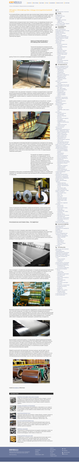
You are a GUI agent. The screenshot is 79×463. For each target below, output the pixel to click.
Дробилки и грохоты (61, 76)
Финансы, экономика (60, 24)
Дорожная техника (61, 51)
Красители (59, 194)
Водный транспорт (60, 31)
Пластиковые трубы (61, 187)
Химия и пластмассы (60, 191)
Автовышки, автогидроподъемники (62, 46)
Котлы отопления (61, 258)
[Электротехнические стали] (13, 415)
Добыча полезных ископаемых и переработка (63, 74)
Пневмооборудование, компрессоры (60, 172)
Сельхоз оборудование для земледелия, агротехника (61, 234)
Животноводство (59, 227)
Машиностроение (59, 104)
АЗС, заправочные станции (63, 130)
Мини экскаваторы (61, 56)
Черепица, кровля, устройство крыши (61, 292)
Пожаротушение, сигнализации (62, 262)
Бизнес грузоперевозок (61, 29)
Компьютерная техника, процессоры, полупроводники (62, 209)
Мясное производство (62, 156)
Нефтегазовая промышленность (63, 129)
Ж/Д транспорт (59, 34)
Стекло (58, 201)
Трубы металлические (62, 189)
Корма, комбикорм (61, 237)
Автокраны (59, 48)
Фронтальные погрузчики (62, 60)
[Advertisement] (19, 46)
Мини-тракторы (59, 230)
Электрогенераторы (60, 221)
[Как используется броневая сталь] (13, 423)
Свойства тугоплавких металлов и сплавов (28, 397)
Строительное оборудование (62, 263)
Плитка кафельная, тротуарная (61, 280)
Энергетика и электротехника (62, 222)
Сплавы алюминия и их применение (26, 405)
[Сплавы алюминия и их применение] (13, 408)
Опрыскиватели (60, 240)
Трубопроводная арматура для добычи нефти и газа (63, 142)
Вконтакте (66, 454)
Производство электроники (63, 215)
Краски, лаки (60, 195)
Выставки (42, 2)
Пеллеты (59, 96)
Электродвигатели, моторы (63, 84)
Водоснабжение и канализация (62, 252)
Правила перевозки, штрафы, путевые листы (62, 38)
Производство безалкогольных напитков (63, 160)
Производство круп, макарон (63, 161)
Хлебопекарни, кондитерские (63, 170)
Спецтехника (58, 43)
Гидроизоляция (60, 272)
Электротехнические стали (23, 413)
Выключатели (60, 205)
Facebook (65, 450)
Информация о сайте (39, 454)
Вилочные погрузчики (62, 50)
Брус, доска (59, 87)
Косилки (59, 238)
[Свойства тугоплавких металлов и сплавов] (13, 400)
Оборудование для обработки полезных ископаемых (61, 78)
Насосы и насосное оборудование (60, 127)
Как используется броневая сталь (25, 420)
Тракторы (58, 245)
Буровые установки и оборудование (61, 69)
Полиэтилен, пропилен (62, 197)
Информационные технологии (62, 11)
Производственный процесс (62, 174)
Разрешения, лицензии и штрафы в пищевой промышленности (62, 167)
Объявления (52, 2)
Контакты (37, 453)
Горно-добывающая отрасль (62, 67)
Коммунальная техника (62, 53)
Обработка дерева (61, 94)
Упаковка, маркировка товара (62, 190)
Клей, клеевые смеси (61, 192)
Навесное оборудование (61, 35)
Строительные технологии (61, 293)
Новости (29, 2)
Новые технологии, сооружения (62, 255)
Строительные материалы (61, 268)
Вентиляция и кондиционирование (60, 251)
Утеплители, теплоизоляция (63, 285)
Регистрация (37, 449)
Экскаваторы (60, 61)
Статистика (67, 2)
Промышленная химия (62, 199)
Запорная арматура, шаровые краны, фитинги (62, 183)
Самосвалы (59, 59)
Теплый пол (59, 261)
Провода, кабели (61, 214)
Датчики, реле (60, 206)
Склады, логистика (60, 179)
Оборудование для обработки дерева (61, 93)
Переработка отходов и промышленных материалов (62, 146)
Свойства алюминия (22, 429)
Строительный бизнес (60, 294)
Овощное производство (62, 158)
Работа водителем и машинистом (60, 41)
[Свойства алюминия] (13, 430)
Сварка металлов (61, 125)
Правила (37, 451)
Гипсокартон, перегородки (63, 273)
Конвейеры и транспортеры (62, 97)
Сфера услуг (58, 18)
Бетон (58, 270)
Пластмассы (60, 196)
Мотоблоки (59, 239)
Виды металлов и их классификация (27, 6)
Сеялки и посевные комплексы (61, 244)
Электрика (58, 204)
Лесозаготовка (60, 91)
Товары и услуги (59, 2)
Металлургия (16, 6)
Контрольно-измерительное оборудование (62, 99)
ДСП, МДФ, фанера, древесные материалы (62, 89)
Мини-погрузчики (61, 58)
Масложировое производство (60, 153)
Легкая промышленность (61, 103)
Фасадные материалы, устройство (62, 287)
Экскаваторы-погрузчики (62, 62)
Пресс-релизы (35, 2)
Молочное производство (62, 155)
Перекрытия (60, 278)
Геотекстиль (60, 271)
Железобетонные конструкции (61, 275)
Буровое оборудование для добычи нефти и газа (63, 132)
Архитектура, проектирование (62, 249)
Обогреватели (60, 260)
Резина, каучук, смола (62, 200)
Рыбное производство (62, 169)
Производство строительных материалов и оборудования (62, 176)
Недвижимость (59, 14)
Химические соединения (62, 202)
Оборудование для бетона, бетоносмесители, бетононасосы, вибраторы (63, 266)
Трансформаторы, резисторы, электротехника (63, 217)
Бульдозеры (59, 49)
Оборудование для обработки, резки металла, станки (63, 122)
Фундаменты (60, 288)
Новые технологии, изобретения (63, 144)
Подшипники (60, 107)
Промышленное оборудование (62, 178)
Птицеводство (59, 232)
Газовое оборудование (62, 134)
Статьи (46, 2)
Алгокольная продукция (62, 149)
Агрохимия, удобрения (60, 225)
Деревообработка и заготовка (62, 86)
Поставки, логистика (60, 16)
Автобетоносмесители (62, 44)
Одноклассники (67, 452)
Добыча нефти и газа (61, 135)
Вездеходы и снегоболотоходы (62, 30)
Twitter (65, 448)
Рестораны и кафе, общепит (63, 23)
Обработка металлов (62, 124)
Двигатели (58, 81)
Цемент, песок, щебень (62, 290)
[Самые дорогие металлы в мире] (13, 439)
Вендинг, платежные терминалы (61, 20)
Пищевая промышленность (61, 148)
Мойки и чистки (60, 22)
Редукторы (59, 108)
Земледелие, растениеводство (62, 228)
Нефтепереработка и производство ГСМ (61, 137)
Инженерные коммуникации (62, 253)
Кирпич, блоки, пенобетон (63, 277)
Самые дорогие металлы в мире (25, 435)
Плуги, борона (60, 242)
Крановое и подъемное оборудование (61, 101)
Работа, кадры (59, 17)
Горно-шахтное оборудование (60, 71)
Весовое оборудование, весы (62, 66)
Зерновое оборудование (62, 235)
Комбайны (58, 229)
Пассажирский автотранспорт (62, 36)
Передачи (59, 105)
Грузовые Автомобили (60, 33)
